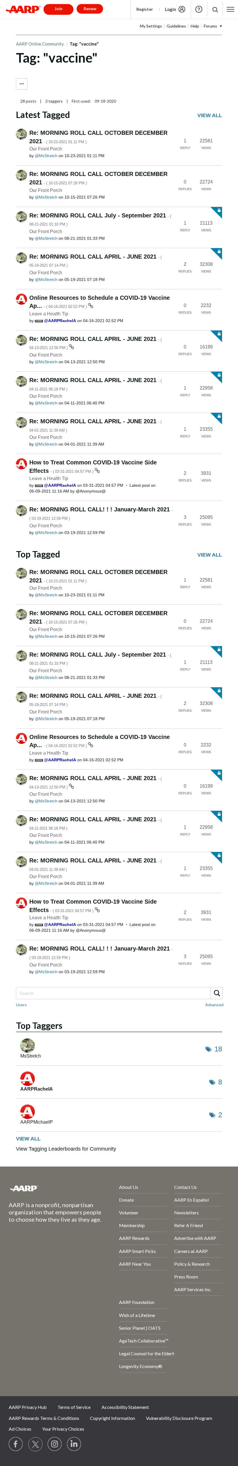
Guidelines (176, 25)
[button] (215, 9)
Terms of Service (74, 1407)
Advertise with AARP (195, 1238)
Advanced (214, 1004)
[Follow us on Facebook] (16, 1444)
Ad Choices (20, 1429)
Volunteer (128, 1212)
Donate (126, 1199)
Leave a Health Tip (48, 313)
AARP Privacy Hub (28, 1407)
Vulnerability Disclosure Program (179, 1418)
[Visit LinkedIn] (74, 1444)
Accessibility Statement (125, 1407)
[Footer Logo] (48, 1188)
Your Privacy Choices (63, 1429)
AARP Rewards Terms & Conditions (44, 1418)
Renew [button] (90, 8)
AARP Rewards (134, 1238)
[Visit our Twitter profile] (35, 1444)
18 (218, 1049)
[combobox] (119, 993)
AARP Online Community (40, 43)
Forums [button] (210, 25)
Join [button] (58, 8)
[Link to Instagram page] (55, 1444)
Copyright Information (112, 1418)
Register (144, 9)
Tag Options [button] (22, 84)
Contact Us (185, 1187)
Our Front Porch (45, 148)
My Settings (151, 25)
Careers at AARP (191, 1251)
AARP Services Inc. (193, 1289)
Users (21, 1004)
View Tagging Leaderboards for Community (66, 1149)
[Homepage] (23, 9)
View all (209, 115)
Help (198, 9)
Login (170, 9)
